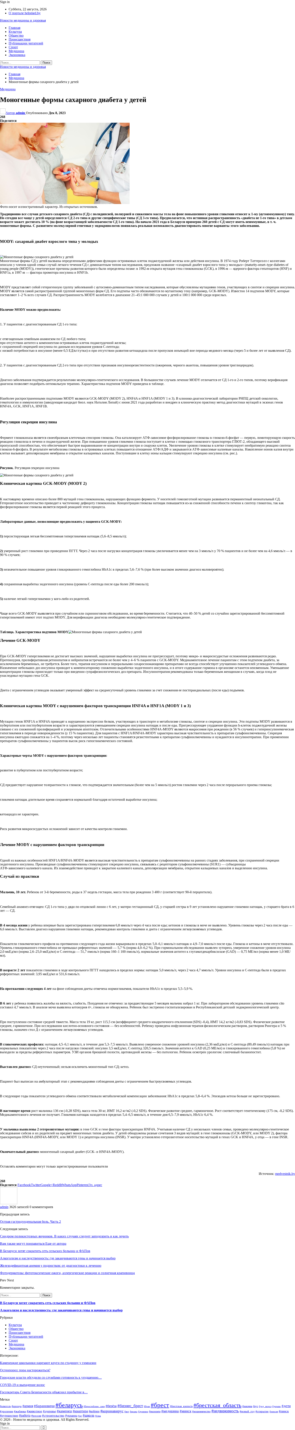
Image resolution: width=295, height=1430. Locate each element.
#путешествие (9, 1415)
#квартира (80, 1411)
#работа (24, 1415)
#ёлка (98, 1416)
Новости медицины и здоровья (23, 20)
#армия (27, 1406)
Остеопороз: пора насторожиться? (25, 1370)
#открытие (262, 1411)
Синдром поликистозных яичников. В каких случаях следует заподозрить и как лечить (64, 1236)
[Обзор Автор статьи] (8, 1203)
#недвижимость (225, 1411)
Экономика (17, 55)
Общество (16, 35)
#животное (34, 1411)
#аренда (17, 1406)
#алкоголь (5, 1406)
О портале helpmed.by (25, 13)
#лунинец (143, 1411)
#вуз (255, 1406)
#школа (88, 1415)
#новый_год (247, 1411)
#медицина (170, 1411)
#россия (36, 1415)
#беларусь (69, 1405)
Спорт (13, 47)
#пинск (284, 1411)
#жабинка (20, 1411)
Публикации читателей (26, 43)
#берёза (111, 1406)
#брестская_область (217, 1405)
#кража (133, 1411)
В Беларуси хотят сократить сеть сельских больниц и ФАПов (47, 1303)
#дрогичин (6, 1411)
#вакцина (247, 1406)
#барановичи (44, 1406)
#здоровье (49, 1411)
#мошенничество (201, 1411)
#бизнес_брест (130, 1405)
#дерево (276, 1406)
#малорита (154, 1411)
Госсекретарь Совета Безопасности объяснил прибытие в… (44, 1392)
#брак (147, 1406)
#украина (71, 1415)
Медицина (16, 51)
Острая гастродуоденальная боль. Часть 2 (30, 1221)
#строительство (53, 1415)
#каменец (64, 1411)
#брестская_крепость (181, 1406)
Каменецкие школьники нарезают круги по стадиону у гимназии (48, 1363)
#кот (126, 1411)
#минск (185, 1411)
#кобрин (94, 1411)
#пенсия (274, 1411)
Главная (14, 28)
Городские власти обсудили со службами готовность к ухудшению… (51, 1377)
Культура (15, 31)
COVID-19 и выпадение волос (22, 1385)
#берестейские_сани (94, 1406)
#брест (160, 1405)
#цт (80, 1416)
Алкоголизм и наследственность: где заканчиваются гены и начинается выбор (61, 1310)
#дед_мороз (265, 1406)
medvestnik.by (285, 1174)
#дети (286, 1406)
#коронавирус (112, 1411)
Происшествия (19, 39)
